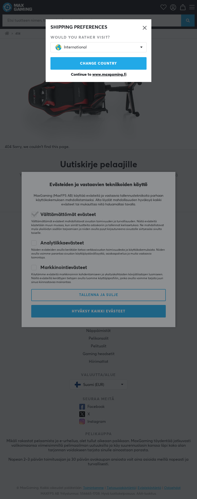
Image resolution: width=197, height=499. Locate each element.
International (75, 47)
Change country (98, 63)
